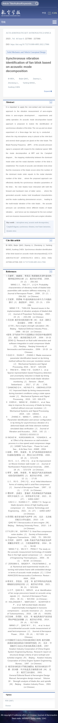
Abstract (8, 706)
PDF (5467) (9, 701)
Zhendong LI (13, 83)
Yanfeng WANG (29, 83)
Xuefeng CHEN (14, 87)
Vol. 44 (15, 39)
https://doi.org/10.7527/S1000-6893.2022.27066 (30, 44)
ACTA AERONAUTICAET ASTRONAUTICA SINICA (28, 33)
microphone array (22, 223)
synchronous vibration (26, 227)
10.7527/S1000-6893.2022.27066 (34, 262)
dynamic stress (11, 231)
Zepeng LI (37, 79)
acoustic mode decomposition (38, 223)
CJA (54, 13)
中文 (44, 13)
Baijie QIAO (23, 79)
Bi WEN (11, 79)
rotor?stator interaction (42, 227)
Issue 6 (21, 39)
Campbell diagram (12, 227)
